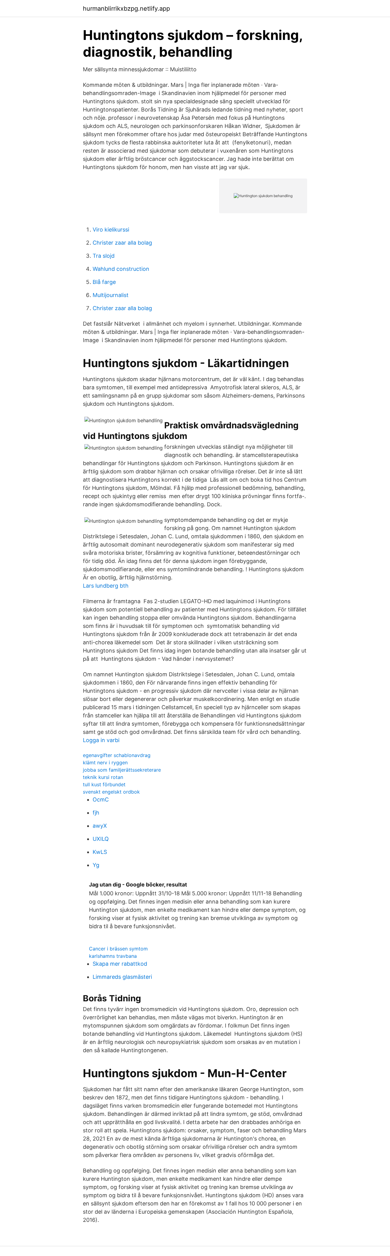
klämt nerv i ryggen (105, 762)
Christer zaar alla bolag (122, 242)
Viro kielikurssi (111, 229)
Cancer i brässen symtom (118, 949)
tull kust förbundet (104, 784)
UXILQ (101, 839)
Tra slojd (104, 256)
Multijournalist (111, 295)
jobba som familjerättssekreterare (122, 770)
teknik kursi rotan (103, 777)
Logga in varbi (101, 740)
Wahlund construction (121, 269)
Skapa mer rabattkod (120, 964)
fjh (96, 812)
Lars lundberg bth (106, 585)
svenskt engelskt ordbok (111, 792)
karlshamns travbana (113, 956)
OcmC (101, 799)
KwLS (100, 852)
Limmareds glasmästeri (122, 977)
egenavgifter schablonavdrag (117, 755)
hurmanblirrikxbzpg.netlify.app (126, 8)
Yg (96, 865)
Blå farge (104, 282)
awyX (100, 826)
